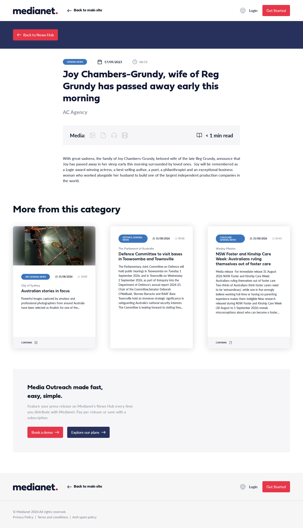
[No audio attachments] (114, 135)
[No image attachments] (92, 135)
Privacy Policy (23, 517)
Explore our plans (85, 432)
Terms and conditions (53, 517)
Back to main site (88, 10)
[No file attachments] (103, 135)
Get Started (276, 10)
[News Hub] (35, 10)
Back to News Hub (38, 34)
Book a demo (42, 432)
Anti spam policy (84, 517)
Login (253, 10)
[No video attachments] (124, 135)
